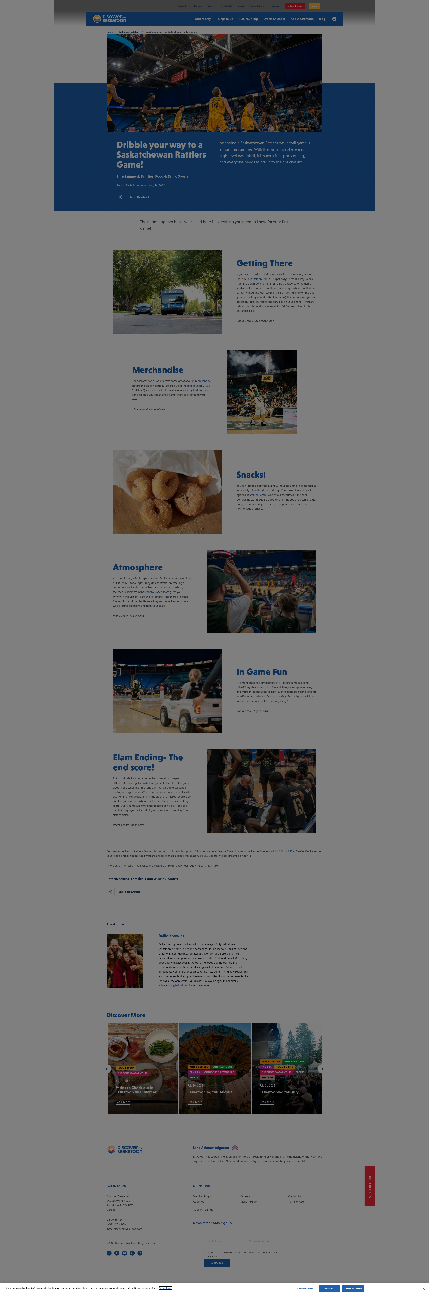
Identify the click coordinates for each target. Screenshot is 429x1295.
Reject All (328, 1288)
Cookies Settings (305, 1288)
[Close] (423, 1288)
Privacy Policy (165, 1288)
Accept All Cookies (353, 1288)
